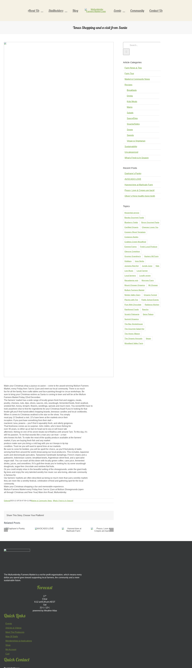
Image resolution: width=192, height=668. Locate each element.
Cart (7, 654)
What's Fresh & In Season (63, 501)
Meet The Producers (14, 632)
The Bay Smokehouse (133, 324)
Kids (157, 266)
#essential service (131, 213)
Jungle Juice (147, 266)
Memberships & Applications (18, 641)
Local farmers (130, 275)
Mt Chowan (153, 285)
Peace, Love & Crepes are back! (140, 190)
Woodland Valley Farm (133, 343)
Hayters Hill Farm (151, 256)
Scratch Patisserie (131, 314)
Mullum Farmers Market (134, 290)
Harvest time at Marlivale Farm (139, 185)
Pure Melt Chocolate (132, 305)
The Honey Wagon (132, 334)
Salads (130, 113)
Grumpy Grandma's (132, 256)
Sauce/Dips (132, 118)
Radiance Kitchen (152, 305)
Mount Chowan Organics (134, 285)
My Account (10, 649)
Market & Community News (41, 501)
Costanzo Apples (131, 237)
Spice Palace (148, 314)
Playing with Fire (131, 300)
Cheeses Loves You (150, 227)
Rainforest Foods (131, 309)
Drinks (130, 96)
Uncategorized (131, 152)
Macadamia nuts (131, 280)
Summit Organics (131, 319)
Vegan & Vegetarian (136, 141)
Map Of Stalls (11, 636)
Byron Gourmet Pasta (150, 222)
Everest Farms (130, 247)
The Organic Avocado (133, 338)
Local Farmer (142, 271)
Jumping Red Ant (131, 266)
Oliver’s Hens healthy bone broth (140, 196)
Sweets (130, 135)
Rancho (145, 309)
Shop (7, 645)
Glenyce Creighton (132, 251)
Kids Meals (132, 101)
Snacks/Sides (133, 124)
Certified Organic (131, 227)
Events (8, 623)
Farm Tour (129, 73)
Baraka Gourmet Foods (134, 217)
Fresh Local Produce (148, 247)
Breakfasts (132, 90)
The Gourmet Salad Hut (134, 329)
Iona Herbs (139, 261)
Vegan (148, 338)
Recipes (128, 85)
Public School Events (150, 300)
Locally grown (145, 275)
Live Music (128, 271)
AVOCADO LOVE (133, 179)
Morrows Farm (148, 280)
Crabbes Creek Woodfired (135, 242)
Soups (130, 130)
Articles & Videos (13, 628)
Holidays (128, 261)
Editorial (7, 501)
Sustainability (131, 146)
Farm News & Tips (133, 68)
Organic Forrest (150, 295)
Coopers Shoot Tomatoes (135, 232)
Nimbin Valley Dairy (132, 295)
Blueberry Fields (131, 222)
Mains (129, 107)
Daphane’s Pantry (133, 173)
